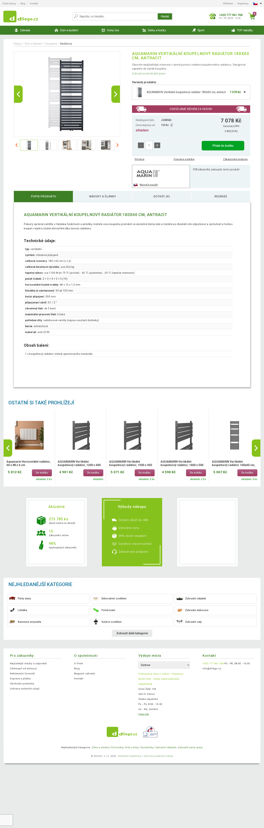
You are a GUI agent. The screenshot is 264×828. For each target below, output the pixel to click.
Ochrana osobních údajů (25, 688)
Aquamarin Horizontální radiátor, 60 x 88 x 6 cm (28, 463)
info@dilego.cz (212, 668)
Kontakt (34, 3)
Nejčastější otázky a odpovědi (28, 663)
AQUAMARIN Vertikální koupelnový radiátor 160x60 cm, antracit (233, 463)
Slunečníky (146, 747)
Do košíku (42, 472)
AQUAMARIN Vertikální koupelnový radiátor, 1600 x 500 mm (182, 463)
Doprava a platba (184, 159)
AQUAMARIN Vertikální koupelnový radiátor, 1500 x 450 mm (130, 463)
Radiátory (66, 43)
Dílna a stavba (100, 747)
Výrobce (139, 159)
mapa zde (143, 714)
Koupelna (51, 43)
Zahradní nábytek (165, 747)
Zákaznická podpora (235, 159)
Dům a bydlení (33, 43)
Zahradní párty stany (190, 747)
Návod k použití (149, 184)
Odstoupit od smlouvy (23, 668)
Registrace (243, 3)
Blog (22, 3)
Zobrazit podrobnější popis (149, 73)
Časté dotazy (9, 3)
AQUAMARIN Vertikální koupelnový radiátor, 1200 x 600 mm (79, 463)
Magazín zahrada (84, 673)
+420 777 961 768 (213, 663)
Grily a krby (131, 747)
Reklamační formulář (22, 673)
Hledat (165, 16)
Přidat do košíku (222, 145)
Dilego (18, 43)
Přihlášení (228, 3)
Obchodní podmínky (22, 683)
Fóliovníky (117, 747)
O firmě (78, 663)
